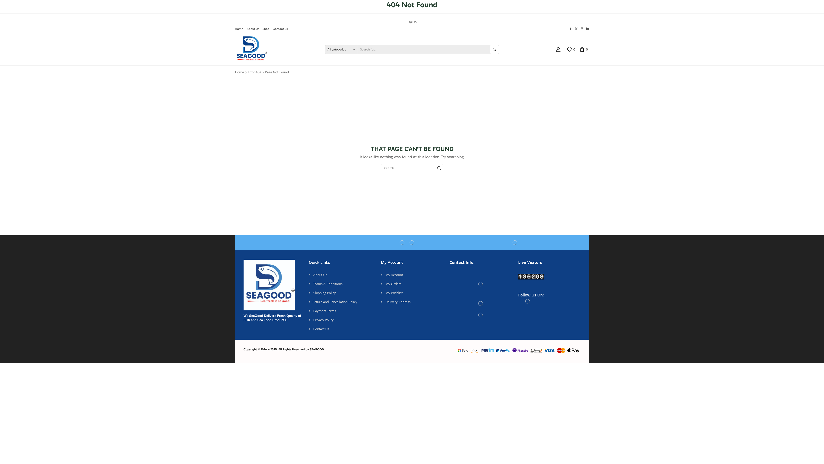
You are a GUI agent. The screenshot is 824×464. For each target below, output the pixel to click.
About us (253, 29)
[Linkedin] (587, 28)
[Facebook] (570, 28)
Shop (266, 29)
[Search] (439, 168)
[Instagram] (582, 28)
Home (239, 29)
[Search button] (494, 49)
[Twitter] (576, 28)
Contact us (280, 29)
